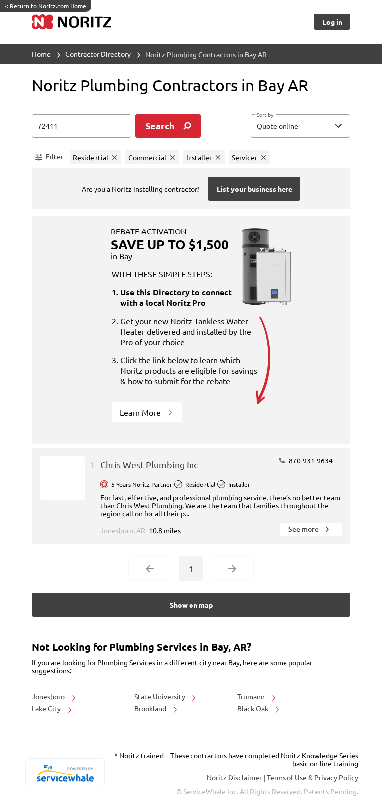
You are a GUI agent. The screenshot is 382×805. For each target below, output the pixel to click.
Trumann (251, 696)
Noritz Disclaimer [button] (235, 777)
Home (41, 53)
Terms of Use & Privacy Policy (312, 777)
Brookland (151, 708)
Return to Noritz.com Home (45, 6)
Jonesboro (49, 696)
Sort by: (265, 115)
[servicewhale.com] (65, 773)
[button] (300, 126)
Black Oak (253, 708)
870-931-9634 (310, 460)
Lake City (47, 708)
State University (160, 696)
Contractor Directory (98, 53)
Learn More (141, 412)
